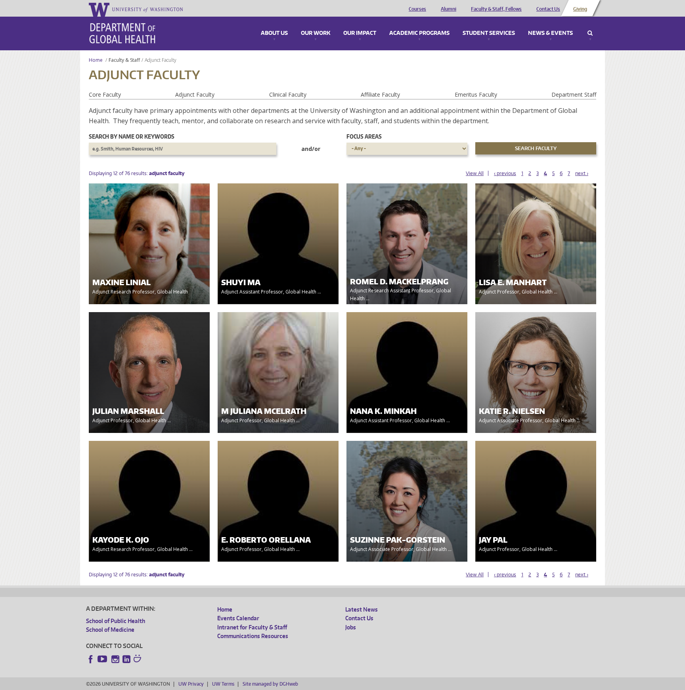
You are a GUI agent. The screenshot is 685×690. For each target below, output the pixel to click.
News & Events (550, 33)
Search (590, 33)
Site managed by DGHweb (270, 684)
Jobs (350, 627)
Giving (580, 9)
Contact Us (548, 9)
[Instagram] (115, 659)
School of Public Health (115, 621)
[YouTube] (103, 659)
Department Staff (573, 94)
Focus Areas (364, 136)
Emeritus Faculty (476, 94)
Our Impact (359, 33)
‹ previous (505, 173)
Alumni (448, 9)
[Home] (122, 33)
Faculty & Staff (124, 60)
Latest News (361, 609)
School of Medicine (110, 629)
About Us (274, 33)
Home (96, 60)
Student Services (489, 33)
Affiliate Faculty (380, 94)
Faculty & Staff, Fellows (496, 9)
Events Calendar (238, 618)
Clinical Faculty (287, 94)
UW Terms (223, 684)
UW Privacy (191, 684)
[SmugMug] (138, 659)
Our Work (315, 33)
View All (475, 173)
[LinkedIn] (126, 659)
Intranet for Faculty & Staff (252, 627)
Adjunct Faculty (194, 94)
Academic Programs (419, 33)
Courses (417, 9)
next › (581, 173)
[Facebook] (91, 659)
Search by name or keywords (131, 136)
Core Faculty (105, 94)
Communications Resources (252, 636)
